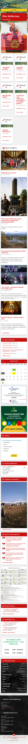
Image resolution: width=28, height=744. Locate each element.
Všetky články (5, 333)
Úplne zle (6, 450)
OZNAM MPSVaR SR (6, 130)
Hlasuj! (14, 455)
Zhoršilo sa (6, 448)
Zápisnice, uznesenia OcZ (8, 632)
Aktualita (8, 58)
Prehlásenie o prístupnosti (13, 737)
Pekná (5, 444)
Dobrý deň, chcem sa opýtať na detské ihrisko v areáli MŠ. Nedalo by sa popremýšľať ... (15, 559)
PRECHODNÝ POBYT (6, 96)
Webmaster (23, 737)
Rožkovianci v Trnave (8, 173)
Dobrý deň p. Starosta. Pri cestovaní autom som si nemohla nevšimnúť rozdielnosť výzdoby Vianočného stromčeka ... (14, 539)
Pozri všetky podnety (7, 562)
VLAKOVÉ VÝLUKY (19, 68)
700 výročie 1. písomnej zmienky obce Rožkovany (12, 288)
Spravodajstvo (11, 148)
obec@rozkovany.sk (9, 708)
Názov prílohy (5, 77)
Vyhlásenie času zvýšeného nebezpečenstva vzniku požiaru (20, 99)
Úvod (4, 737)
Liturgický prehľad (6, 68)
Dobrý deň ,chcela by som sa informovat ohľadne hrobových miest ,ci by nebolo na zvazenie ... (15, 549)
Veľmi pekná (7, 442)
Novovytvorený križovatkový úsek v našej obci (13, 251)
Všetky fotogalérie (6, 529)
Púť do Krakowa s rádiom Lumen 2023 (12, 318)
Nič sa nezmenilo (8, 446)
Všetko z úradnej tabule (8, 614)
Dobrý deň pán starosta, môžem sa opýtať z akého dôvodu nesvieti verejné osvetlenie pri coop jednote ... (15, 545)
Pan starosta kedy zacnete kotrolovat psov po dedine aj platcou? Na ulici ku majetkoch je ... (14, 554)
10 (2, 373)
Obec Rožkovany (6, 19)
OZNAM (6, 37)
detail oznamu (16, 611)
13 (14, 373)
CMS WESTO (14, 738)
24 (3, 379)
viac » (20, 46)
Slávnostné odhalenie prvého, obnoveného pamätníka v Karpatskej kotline (11, 220)
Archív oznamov (6, 355)
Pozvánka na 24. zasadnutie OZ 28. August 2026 (11, 610)
